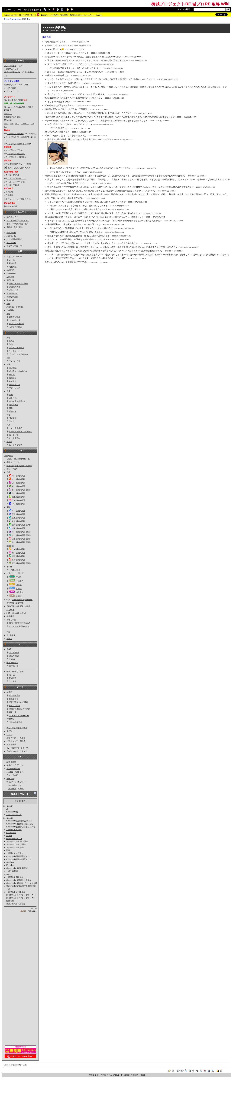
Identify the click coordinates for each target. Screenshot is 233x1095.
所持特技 (10, 603)
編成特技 (19, 603)
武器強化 (12, 398)
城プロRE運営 (10, 66)
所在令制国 (13, 699)
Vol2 (11, 775)
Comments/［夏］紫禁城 (17, 868)
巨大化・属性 (14, 361)
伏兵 (23, 613)
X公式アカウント (11, 69)
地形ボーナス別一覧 (15, 573)
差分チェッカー (12, 15)
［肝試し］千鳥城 (15, 134)
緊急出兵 (10, 300)
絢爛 (8, 303)
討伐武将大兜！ (15, 287)
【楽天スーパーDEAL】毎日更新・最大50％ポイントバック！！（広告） (71, 15)
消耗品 (9, 639)
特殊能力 (28, 606)
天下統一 (8, 107)
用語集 (9, 227)
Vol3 (16, 775)
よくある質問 (12, 220)
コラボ (9, 734)
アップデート (12, 91)
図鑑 (11, 623)
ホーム (9, 9)
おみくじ (12, 341)
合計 (24, 782)
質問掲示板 (11, 233)
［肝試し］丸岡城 (14, 830)
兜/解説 (9, 649)
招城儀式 (12, 418)
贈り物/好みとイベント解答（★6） (21, 898)
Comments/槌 (12, 812)
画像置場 (10, 778)
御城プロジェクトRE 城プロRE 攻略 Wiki (190, 4)
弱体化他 (28, 600)
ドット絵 (12, 626)
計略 (23, 626)
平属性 (19, 577)
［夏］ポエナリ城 (14, 815)
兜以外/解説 (14, 656)
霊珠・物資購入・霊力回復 (20, 431)
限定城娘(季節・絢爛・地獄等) (19, 466)
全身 (15, 623)
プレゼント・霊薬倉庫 (18, 354)
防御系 (21, 600)
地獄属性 (19, 592)
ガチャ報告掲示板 (14, 239)
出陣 (8, 358)
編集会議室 (11, 762)
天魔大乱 (8, 113)
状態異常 (10, 616)
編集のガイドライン (15, 765)
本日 (19, 782)
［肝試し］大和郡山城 (16, 144)
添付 (37, 9)
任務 (11, 344)
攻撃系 (15, 600)
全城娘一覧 (11, 459)
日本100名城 (14, 706)
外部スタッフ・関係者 (16, 741)
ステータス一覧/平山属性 (17, 841)
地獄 (6, 123)
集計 (26, 224)
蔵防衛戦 (10, 277)
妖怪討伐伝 (13, 290)
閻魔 (11, 123)
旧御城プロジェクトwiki (16, 751)
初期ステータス (13, 462)
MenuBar (12, 789)
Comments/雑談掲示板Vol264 (19, 821)
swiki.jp (116, 1075)
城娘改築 (12, 378)
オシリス (25, 123)
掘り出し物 (13, 435)
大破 (28, 623)
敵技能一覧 (13, 666)
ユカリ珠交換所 (15, 428)
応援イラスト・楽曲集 (16, 738)
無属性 (19, 596)
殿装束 (13, 635)
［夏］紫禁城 (12, 871)
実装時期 (12, 712)
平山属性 (19, 581)
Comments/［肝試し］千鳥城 (18, 880)
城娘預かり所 (14, 385)
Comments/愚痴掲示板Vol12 (18, 856)
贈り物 (12, 374)
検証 (21, 224)
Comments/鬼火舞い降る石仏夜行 (20, 827)
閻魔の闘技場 (14, 317)
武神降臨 (8, 120)
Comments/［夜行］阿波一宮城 (19, 824)
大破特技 (10, 606)
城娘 (8, 364)
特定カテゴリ (12, 469)
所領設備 (12, 411)
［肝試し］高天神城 (14, 877)
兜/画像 (12, 659)
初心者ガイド (12, 217)
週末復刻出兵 (12, 297)
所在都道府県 (14, 695)
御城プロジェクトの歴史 (16, 728)
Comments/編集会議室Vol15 (18, 859)
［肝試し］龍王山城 (16, 137)
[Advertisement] (20, 40)
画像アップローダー (15, 246)
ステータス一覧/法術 (15, 847)
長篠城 (10, 195)
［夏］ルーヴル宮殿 (16, 182)
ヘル (17, 123)
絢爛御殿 (8, 117)
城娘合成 (12, 371)
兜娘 (11, 455)
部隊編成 (12, 368)
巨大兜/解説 (14, 652)
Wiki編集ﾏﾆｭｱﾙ (14, 785)
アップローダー (28, 15)
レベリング (24, 220)
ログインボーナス (16, 348)
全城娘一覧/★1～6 (14, 839)
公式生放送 (11, 88)
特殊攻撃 (19, 606)
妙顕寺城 (10, 901)
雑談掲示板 (11, 236)
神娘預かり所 (14, 388)
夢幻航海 (8, 110)
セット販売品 (14, 438)
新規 (31, 9)
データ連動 (11, 744)
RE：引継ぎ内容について (17, 748)
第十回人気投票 (15, 445)
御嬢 (19, 623)
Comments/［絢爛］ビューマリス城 (21, 883)
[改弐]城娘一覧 (23, 459)
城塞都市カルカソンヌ (16, 164)
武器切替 (10, 610)
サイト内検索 (184, 9)
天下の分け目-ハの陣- (22, 107)
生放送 (9, 731)
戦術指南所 (11, 273)
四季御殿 (17, 117)
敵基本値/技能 (12, 663)
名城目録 (12, 381)
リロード (18, 9)
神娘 (8, 632)
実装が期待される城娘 (18, 702)
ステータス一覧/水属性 (16, 844)
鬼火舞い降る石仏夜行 (13, 100)
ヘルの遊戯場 (14, 320)
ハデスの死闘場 (15, 327)
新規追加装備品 (10, 206)
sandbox (10, 772)
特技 (24, 623)
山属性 (19, 585)
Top (5, 19)
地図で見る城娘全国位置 (19, 709)
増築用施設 (13, 405)
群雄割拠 (10, 270)
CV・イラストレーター (19, 715)
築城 (11, 394)
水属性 (19, 588)
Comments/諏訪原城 (54, 27)
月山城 (10, 192)
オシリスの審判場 (16, 324)
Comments (15, 19)
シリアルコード (15, 351)
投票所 (9, 442)
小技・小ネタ (12, 224)
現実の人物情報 (15, 722)
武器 (23, 476)
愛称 (15, 227)
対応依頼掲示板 (13, 769)
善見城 (9, 836)
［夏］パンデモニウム (16, 178)
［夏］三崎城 (13, 185)
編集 (26, 9)
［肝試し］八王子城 (14, 853)
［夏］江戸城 (13, 175)
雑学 (21, 227)
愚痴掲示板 (11, 243)
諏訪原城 (46, 37)
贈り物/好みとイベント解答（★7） (21, 895)
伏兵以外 (16, 613)
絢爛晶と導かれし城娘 (18, 283)
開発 (11, 408)
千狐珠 (12, 421)
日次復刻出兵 (12, 293)
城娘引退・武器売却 (17, 401)
